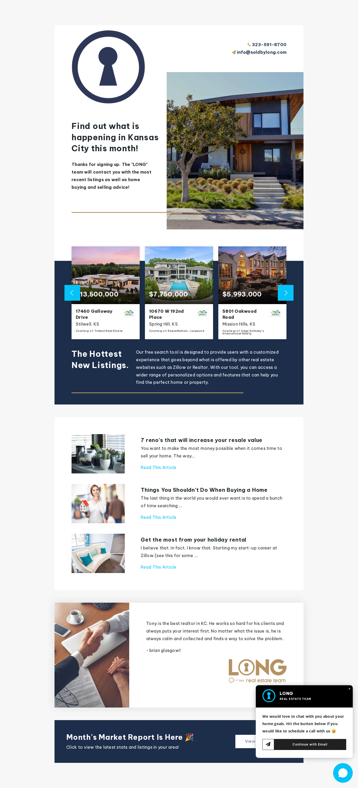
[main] (179, 394)
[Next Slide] (286, 293)
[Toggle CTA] (343, 773)
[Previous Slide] (72, 293)
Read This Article (158, 467)
